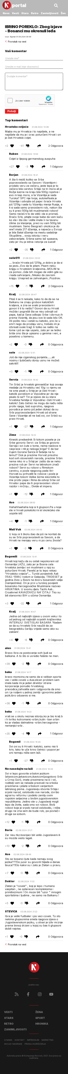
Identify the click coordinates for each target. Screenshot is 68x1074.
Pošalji (11, 111)
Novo (6, 13)
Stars (25, 13)
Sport (40, 1018)
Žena (64, 13)
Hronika (41, 1023)
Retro (34, 13)
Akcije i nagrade (13, 1044)
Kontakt (20, 1040)
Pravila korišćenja (35, 1044)
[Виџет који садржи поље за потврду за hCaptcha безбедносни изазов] (30, 100)
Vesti (15, 13)
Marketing (47, 1040)
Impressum (33, 1040)
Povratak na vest (17, 41)
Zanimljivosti (49, 13)
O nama (8, 1040)
